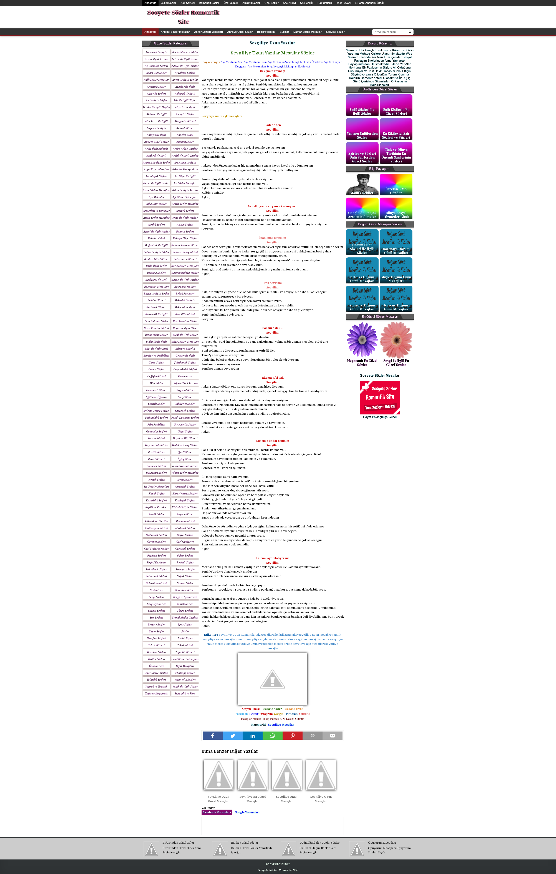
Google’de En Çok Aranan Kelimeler (362, 215)
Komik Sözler (156, 514)
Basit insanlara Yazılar (185, 273)
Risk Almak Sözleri (156, 569)
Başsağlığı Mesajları (156, 286)
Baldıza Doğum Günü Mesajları (362, 279)
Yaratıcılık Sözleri (185, 679)
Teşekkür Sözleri (185, 652)
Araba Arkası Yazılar (185, 149)
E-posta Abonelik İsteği (369, 3)
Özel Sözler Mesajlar (156, 548)
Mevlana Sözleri (185, 521)
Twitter (253, 713)
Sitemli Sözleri (156, 610)
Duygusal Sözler (185, 390)
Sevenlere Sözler (185, 590)
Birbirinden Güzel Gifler (178, 842)
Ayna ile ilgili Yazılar (185, 217)
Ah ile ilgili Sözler (156, 100)
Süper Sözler (156, 631)
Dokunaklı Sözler (156, 390)
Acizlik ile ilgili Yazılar (185, 59)
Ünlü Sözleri (156, 666)
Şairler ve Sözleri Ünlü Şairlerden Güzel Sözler (362, 157)
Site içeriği (306, 3)
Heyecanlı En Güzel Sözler (362, 362)
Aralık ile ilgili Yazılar (185, 155)
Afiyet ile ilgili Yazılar (185, 80)
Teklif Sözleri (185, 645)
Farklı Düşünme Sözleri (185, 417)
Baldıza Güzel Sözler (156, 259)
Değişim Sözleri (156, 376)
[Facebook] (213, 736)
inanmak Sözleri (156, 466)
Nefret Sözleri (185, 535)
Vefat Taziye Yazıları (156, 673)
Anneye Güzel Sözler (240, 31)
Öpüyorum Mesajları (382, 842)
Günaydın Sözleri (156, 431)
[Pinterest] (293, 736)
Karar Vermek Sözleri (185, 493)
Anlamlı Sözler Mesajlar (175, 31)
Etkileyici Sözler (185, 404)
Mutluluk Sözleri (185, 528)
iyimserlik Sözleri (185, 486)
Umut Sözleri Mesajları (185, 659)
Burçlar (284, 31)
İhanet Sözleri (156, 459)
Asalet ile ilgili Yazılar (156, 183)
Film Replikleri (156, 424)
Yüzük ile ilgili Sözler (185, 686)
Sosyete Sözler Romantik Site (183, 17)
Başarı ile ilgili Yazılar (185, 280)
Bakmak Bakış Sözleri (185, 252)
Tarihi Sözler (185, 638)
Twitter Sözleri (156, 659)
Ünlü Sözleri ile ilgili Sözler (362, 111)
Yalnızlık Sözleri (156, 679)
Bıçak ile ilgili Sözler (185, 335)
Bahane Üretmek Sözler (185, 245)
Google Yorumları (247, 812)
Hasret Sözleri (156, 438)
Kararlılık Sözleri (156, 500)
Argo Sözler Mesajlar (156, 169)
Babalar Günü (156, 238)
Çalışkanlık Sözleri (185, 362)
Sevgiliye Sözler (156, 604)
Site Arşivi (289, 3)
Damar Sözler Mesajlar (307, 31)
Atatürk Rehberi (362, 193)
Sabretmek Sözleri (156, 576)
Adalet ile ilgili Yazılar (185, 66)
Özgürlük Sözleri (185, 548)
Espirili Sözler (156, 404)
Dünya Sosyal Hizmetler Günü (396, 215)
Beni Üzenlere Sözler (185, 321)
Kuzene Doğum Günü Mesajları (396, 307)
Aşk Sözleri (187, 3)
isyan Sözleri (185, 479)
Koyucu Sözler (185, 514)
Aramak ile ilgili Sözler (156, 162)
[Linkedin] (253, 736)
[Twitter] (233, 736)
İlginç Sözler (185, 459)
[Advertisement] (348, 16)
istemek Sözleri (156, 479)
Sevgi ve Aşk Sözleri (185, 597)
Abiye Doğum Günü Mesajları (396, 279)
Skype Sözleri (185, 610)
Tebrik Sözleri (156, 645)
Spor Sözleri (185, 624)
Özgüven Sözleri (156, 555)
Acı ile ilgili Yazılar (156, 59)
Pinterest (292, 713)
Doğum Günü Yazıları (185, 383)
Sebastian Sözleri (156, 583)
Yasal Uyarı (343, 3)
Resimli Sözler (185, 562)
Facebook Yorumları (217, 812)
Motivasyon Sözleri (156, 528)
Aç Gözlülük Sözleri (156, 66)
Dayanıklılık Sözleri (185, 369)
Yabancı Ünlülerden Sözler (362, 135)
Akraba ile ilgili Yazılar (156, 107)
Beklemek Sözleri (156, 307)
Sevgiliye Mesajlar (281, 724)
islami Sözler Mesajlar (185, 473)
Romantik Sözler (209, 3)
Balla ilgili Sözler (156, 266)
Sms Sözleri (156, 617)
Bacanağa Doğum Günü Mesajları (396, 251)
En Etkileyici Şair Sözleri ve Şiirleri (396, 135)
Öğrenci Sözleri (156, 541)
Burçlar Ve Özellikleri (156, 355)
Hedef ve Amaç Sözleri (185, 445)
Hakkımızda (325, 3)
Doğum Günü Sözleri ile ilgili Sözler (362, 249)
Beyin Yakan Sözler (156, 335)
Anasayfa (150, 3)
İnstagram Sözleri (156, 473)
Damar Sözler (156, 369)
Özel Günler (231, 3)
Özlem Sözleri (185, 555)
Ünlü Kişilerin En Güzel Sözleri (396, 111)
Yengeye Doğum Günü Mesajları (362, 307)
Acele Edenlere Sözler (185, 52)
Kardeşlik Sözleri (185, 500)
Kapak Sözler (156, 493)
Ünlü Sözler (272, 3)
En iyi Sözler (185, 397)
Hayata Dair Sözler (156, 445)
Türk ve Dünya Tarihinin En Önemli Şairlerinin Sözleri (396, 155)
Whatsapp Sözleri (185, 673)
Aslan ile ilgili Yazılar (185, 190)
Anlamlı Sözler (251, 3)
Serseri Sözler (185, 583)
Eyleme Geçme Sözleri (156, 410)
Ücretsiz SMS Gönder (396, 191)
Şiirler (185, 631)
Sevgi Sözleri (156, 597)
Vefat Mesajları (185, 666)
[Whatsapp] (273, 736)
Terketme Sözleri (156, 652)
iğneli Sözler (185, 452)
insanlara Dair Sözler (185, 466)
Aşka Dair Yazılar (156, 204)
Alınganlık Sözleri (185, 121)
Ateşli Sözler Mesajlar (156, 217)
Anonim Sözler (185, 142)
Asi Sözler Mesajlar (185, 183)
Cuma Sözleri (156, 362)
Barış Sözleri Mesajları (185, 266)
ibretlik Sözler (156, 452)
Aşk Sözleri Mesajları (185, 197)
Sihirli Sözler (185, 604)
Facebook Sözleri (185, 410)
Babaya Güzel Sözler (185, 238)
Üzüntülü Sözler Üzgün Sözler (319, 842)
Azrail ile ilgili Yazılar (156, 231)
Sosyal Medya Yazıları (185, 617)
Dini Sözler (156, 383)
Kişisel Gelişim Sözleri (185, 507)
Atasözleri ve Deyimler (156, 211)
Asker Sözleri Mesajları (208, 31)
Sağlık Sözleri (185, 576)
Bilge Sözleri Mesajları (185, 342)
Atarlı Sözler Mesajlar (185, 204)
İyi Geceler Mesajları (156, 486)
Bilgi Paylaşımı (266, 31)
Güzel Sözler (168, 3)
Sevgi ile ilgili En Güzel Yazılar (396, 362)
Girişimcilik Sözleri (185, 424)
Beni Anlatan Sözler (156, 321)
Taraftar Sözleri (156, 638)
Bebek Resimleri (185, 293)
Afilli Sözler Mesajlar (156, 80)
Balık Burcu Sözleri (185, 259)
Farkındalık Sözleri (156, 417)
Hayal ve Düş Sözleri (185, 438)
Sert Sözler (156, 590)
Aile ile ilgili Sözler (185, 100)
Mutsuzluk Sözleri (156, 535)
